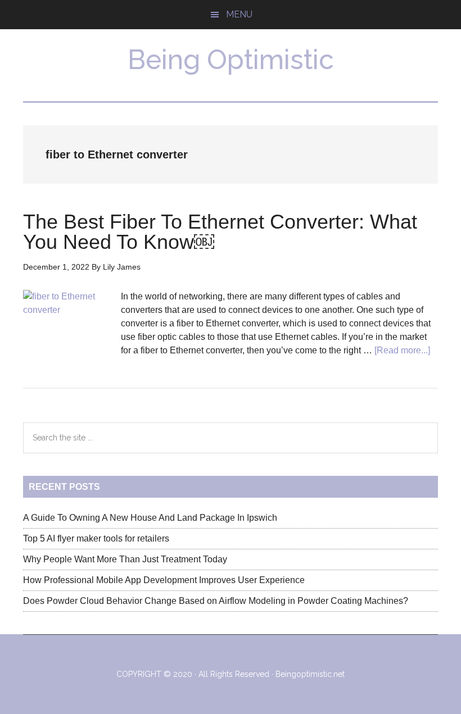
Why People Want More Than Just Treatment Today (125, 559)
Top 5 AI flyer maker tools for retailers (96, 538)
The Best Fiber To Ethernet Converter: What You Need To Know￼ (220, 231)
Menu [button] (239, 14)
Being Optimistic (231, 59)
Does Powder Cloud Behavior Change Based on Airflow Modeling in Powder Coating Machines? (215, 601)
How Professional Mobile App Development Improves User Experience (164, 580)
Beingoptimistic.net (310, 674)
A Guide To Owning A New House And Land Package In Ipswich (150, 517)
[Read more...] (402, 350)
